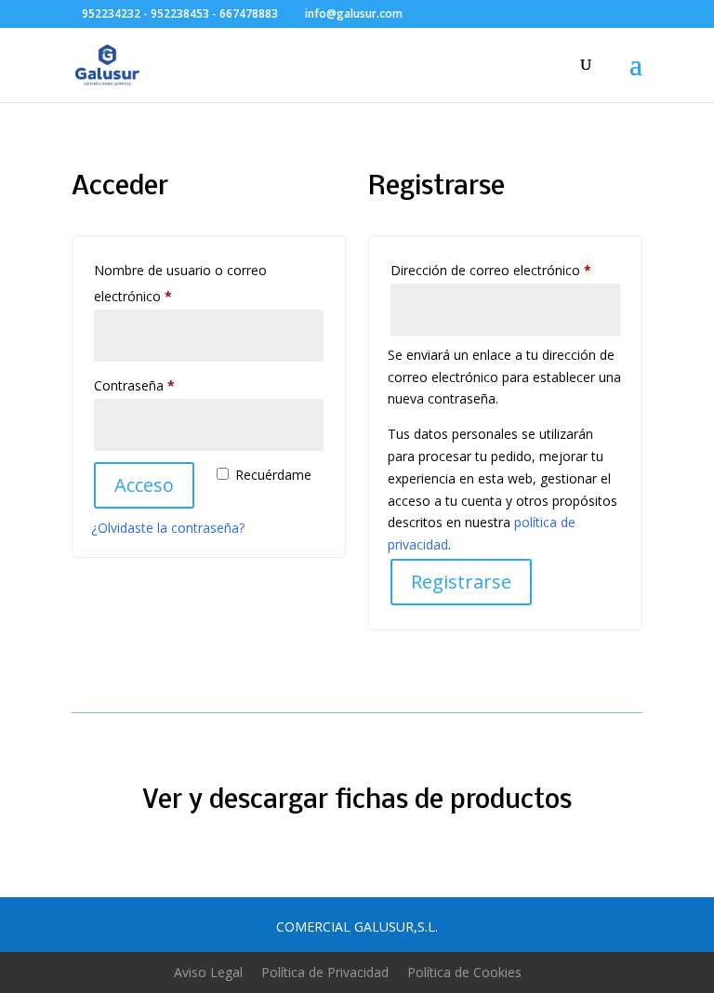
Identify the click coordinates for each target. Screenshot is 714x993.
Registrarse (461, 581)
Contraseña (167, 385)
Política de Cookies (464, 972)
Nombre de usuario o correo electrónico (180, 283)
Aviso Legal (208, 972)
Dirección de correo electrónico (505, 269)
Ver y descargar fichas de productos (357, 801)
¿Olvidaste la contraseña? (168, 527)
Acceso (144, 484)
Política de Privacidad (325, 972)
